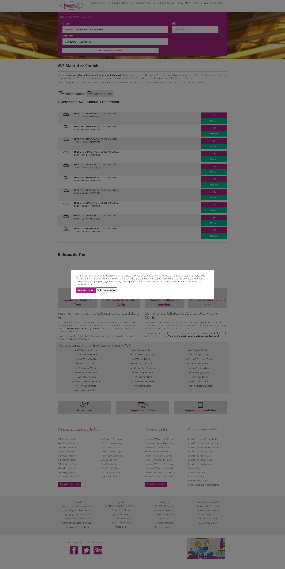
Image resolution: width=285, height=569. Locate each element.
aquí (129, 281)
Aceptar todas (85, 290)
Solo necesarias (106, 290)
